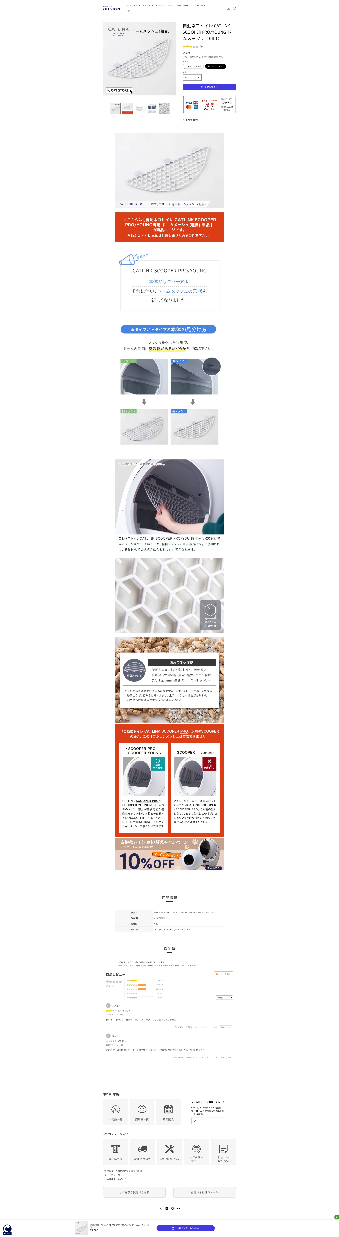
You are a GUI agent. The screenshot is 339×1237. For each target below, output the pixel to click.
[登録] (222, 1121)
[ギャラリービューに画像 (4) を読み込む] (151, 108)
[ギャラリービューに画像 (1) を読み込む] (115, 108)
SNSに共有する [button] (192, 120)
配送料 (192, 57)
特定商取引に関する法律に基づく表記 (123, 1171)
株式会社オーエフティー (116, 1178)
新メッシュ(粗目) (215, 66)
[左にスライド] (106, 108)
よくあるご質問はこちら (134, 1192)
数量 (184, 72)
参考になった (226, 1027)
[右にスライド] (173, 108)
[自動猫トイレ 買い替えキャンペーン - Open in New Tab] (169, 870)
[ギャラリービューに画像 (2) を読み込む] (127, 108)
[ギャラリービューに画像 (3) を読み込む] (139, 108)
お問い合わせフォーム (204, 1192)
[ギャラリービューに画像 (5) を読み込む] (164, 108)
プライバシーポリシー (115, 1174)
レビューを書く (223, 974)
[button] (132, 5)
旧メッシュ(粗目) (193, 66)
